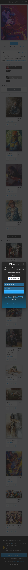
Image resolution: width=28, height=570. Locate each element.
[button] (14, 278)
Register (9, 303)
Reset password (17, 303)
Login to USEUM (14, 292)
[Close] (25, 264)
